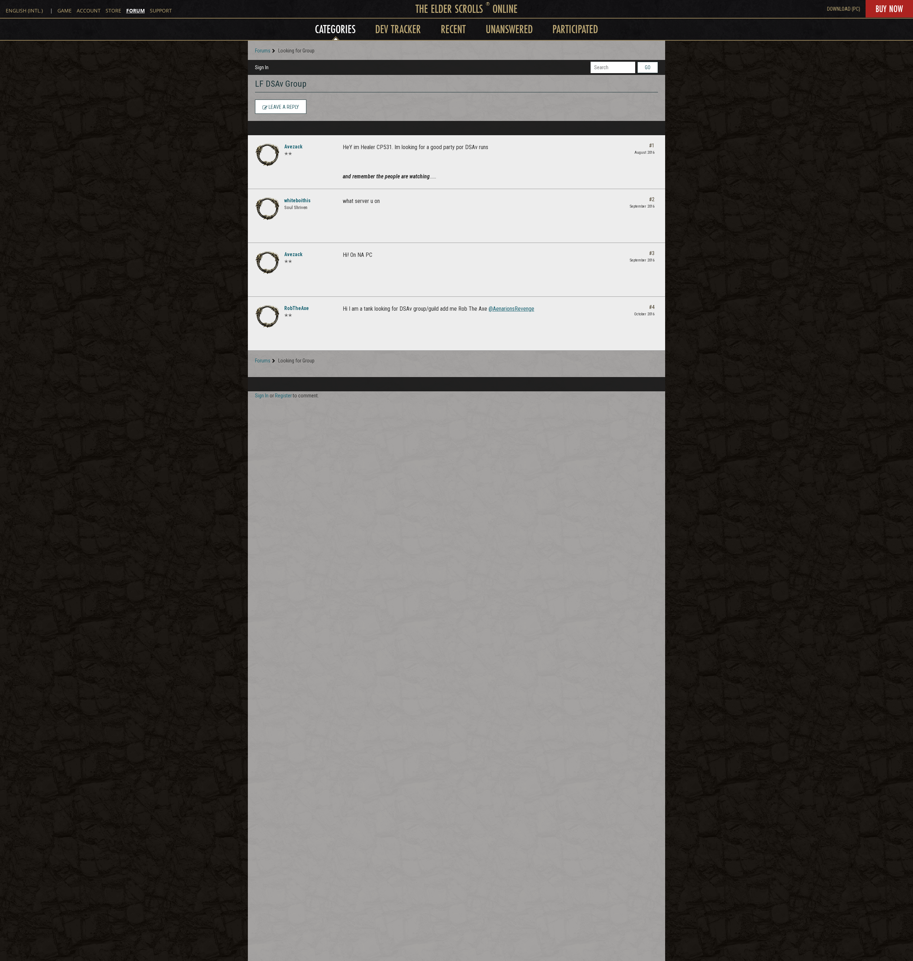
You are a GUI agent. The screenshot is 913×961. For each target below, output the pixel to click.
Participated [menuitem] (575, 29)
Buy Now (889, 8)
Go (648, 67)
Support (161, 10)
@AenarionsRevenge (511, 308)
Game (64, 10)
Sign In (262, 67)
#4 (651, 307)
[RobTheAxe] (267, 316)
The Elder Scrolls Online (466, 8)
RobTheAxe (296, 308)
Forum (135, 10)
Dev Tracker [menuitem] (398, 29)
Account (89, 10)
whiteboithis (297, 200)
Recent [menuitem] (453, 29)
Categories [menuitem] (335, 29)
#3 (651, 253)
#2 (651, 199)
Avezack (293, 146)
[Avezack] (267, 154)
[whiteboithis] (267, 208)
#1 (651, 145)
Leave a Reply (283, 107)
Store (113, 10)
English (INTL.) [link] (24, 10)
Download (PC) (843, 9)
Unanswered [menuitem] (509, 29)
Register (283, 395)
